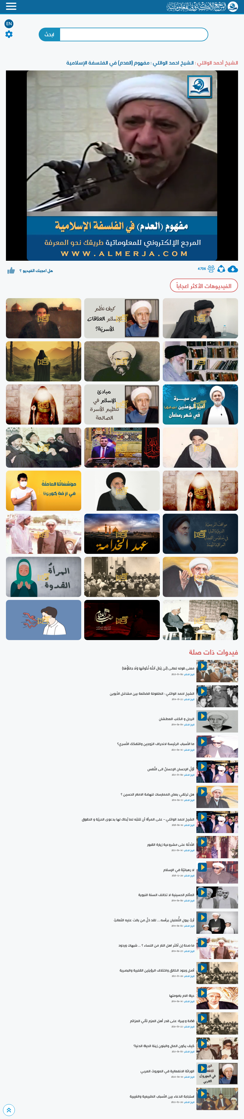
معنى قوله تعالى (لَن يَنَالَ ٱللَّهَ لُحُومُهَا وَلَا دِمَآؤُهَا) (158, 668)
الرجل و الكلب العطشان (176, 719)
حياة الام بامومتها (181, 995)
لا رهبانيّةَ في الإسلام (178, 870)
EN (9, 24)
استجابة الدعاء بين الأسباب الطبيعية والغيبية (162, 1096)
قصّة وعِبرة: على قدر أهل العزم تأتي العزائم (162, 1021)
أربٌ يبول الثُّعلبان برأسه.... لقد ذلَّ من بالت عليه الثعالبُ (154, 920)
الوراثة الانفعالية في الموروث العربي (167, 1071)
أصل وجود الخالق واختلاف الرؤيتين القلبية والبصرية (157, 970)
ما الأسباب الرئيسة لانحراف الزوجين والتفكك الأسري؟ (155, 744)
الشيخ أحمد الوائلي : (216, 62)
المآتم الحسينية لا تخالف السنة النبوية (166, 895)
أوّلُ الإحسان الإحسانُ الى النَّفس (170, 769)
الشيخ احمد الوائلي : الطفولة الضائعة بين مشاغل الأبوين (152, 693)
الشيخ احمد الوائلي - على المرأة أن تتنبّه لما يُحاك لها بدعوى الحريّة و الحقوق (138, 819)
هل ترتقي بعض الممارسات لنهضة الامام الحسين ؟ (157, 794)
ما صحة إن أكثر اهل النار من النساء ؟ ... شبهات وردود (156, 945)
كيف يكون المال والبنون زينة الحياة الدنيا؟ (164, 1046)
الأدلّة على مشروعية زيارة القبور (170, 844)
